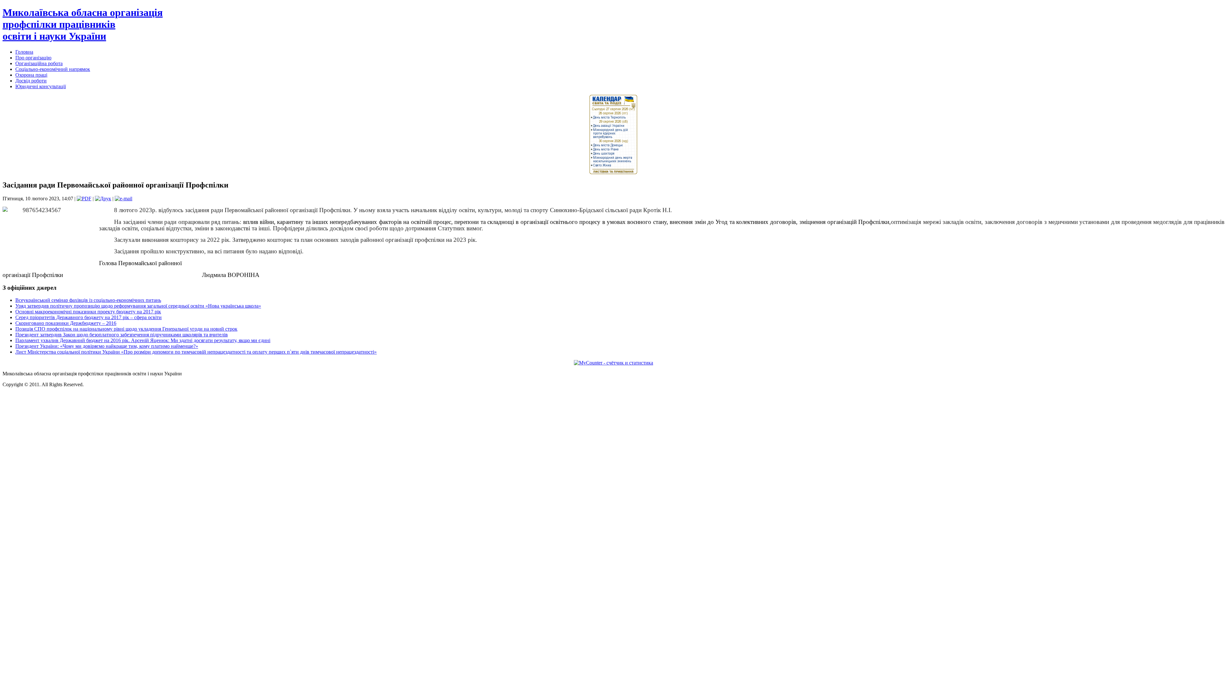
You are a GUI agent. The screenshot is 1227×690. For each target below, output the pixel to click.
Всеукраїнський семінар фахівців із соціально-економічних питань (88, 300)
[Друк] (103, 198)
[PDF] (84, 198)
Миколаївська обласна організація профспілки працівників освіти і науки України (83, 24)
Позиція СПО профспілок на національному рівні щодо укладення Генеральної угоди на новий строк (126, 329)
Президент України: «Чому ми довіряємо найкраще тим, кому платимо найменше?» (106, 346)
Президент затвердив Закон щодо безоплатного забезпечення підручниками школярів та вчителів (121, 334)
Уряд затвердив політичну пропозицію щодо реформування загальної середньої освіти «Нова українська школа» (138, 306)
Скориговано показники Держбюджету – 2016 (65, 323)
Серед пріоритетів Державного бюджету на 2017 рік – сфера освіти (88, 317)
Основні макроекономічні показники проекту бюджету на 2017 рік (88, 311)
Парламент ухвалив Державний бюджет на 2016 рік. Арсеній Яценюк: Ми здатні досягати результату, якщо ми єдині (142, 340)
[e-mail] (123, 198)
